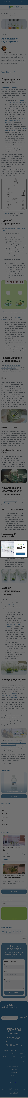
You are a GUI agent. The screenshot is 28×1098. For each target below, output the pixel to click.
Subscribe (20, 553)
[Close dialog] (26, 542)
